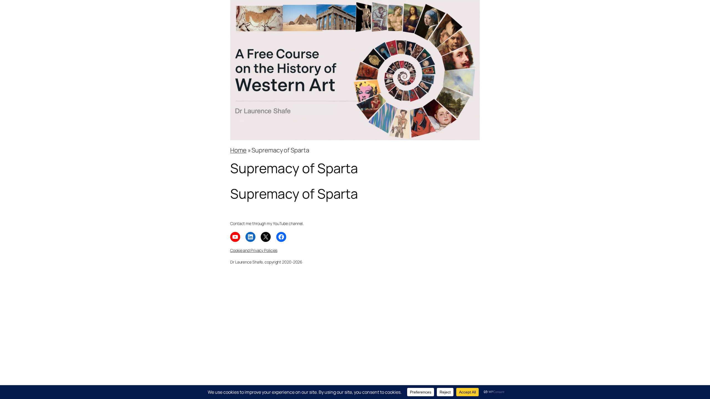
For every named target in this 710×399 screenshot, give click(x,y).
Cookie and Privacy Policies (253, 250)
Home (238, 150)
